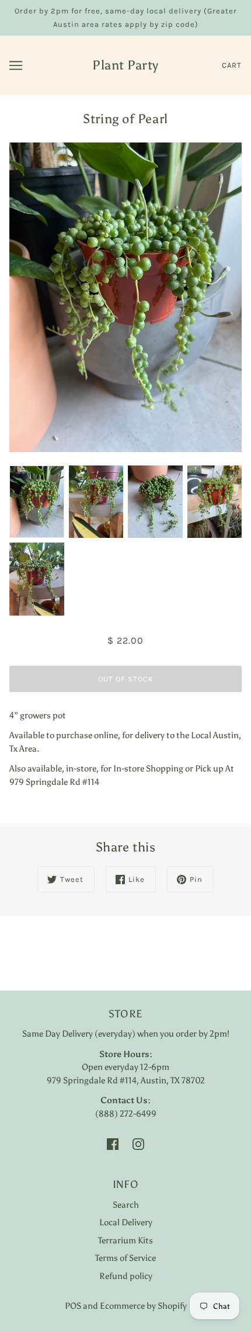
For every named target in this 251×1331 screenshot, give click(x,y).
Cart (232, 65)
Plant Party (125, 65)
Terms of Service (125, 1258)
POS (73, 1306)
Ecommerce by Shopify (143, 1306)
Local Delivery (125, 1222)
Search (126, 1205)
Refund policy (125, 1276)
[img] (113, 1143)
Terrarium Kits (125, 1240)
